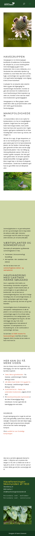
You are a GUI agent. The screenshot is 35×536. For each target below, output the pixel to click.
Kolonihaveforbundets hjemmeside (18, 397)
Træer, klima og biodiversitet (14, 374)
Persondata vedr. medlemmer (16, 495)
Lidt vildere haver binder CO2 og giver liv (17, 382)
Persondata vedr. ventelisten (17, 498)
